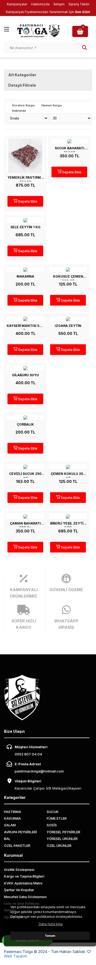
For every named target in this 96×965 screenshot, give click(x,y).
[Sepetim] (81, 31)
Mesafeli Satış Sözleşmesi (25, 897)
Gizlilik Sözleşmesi (19, 869)
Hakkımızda (40, 4)
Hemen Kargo (51, 105)
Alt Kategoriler (22, 75)
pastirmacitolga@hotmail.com (39, 771)
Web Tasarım (15, 956)
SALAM (10, 825)
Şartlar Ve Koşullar (19, 890)
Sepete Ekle (27, 201)
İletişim (59, 4)
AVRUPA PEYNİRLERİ (20, 832)
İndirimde (19, 111)
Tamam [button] (50, 936)
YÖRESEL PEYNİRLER (63, 832)
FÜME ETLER (57, 818)
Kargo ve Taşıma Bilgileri (24, 876)
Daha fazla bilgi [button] (51, 924)
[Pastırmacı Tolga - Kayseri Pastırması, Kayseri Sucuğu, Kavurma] (42, 30)
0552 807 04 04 (28, 754)
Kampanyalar (17, 4)
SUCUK (53, 812)
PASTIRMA (12, 812)
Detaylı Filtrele (22, 85)
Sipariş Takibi (79, 4)
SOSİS (52, 825)
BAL (7, 838)
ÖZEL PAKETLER (17, 845)
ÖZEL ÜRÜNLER (59, 845)
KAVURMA (12, 818)
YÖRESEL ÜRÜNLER (62, 838)
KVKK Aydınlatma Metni (23, 883)
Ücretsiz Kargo (23, 105)
